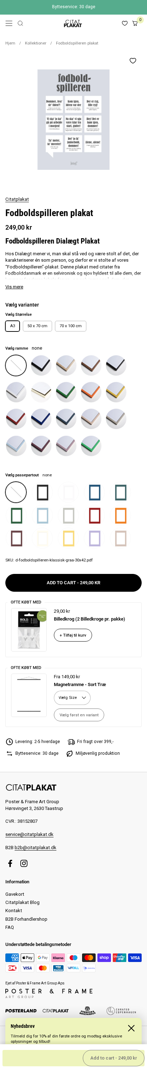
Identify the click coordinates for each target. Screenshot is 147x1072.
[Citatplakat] (72, 23)
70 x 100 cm (71, 325)
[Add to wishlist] (132, 60)
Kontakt (13, 910)
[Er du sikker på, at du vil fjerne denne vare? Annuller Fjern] (73, 120)
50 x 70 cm (37, 325)
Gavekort (14, 894)
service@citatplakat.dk (29, 834)
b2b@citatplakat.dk (35, 847)
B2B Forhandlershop (26, 919)
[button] (20, 23)
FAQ (9, 927)
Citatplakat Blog (22, 902)
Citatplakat (17, 199)
